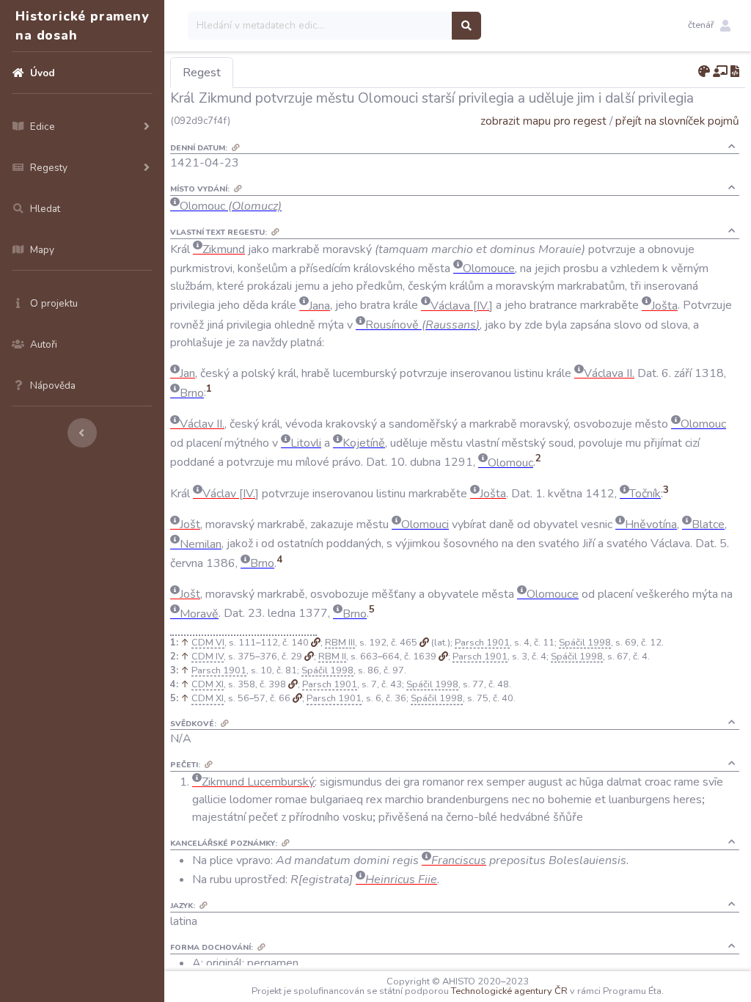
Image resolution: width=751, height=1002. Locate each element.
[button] (709, 25)
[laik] (720, 72)
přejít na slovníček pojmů (677, 120)
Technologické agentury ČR (509, 991)
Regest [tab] (202, 73)
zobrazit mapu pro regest (543, 120)
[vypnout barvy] (704, 72)
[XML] (734, 72)
